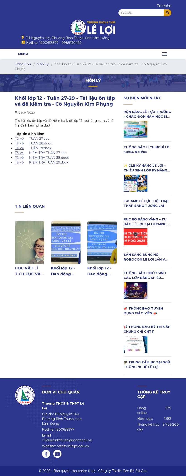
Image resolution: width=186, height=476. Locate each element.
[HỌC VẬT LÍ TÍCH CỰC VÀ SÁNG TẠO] (29, 242)
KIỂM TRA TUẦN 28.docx (49, 158)
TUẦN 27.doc (39, 139)
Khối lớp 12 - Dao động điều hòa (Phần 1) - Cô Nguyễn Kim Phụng (99, 271)
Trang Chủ (23, 64)
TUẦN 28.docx (40, 143)
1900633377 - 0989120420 (60, 43)
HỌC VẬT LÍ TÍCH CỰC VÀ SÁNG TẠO (28, 271)
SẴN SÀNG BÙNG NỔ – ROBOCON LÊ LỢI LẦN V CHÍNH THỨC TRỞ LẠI (144, 259)
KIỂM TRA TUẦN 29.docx (48, 162)
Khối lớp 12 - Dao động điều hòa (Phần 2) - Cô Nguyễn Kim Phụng (64, 271)
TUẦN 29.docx (40, 148)
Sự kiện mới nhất (142, 98)
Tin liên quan (30, 206)
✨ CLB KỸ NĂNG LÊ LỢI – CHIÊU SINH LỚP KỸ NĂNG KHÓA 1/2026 (145, 170)
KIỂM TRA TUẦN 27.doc (47, 153)
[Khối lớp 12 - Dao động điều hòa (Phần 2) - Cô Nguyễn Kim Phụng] (66, 242)
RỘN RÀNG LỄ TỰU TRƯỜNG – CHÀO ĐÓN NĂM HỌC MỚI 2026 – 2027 (147, 116)
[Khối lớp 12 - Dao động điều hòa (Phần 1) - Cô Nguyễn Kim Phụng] (102, 242)
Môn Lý (43, 64)
